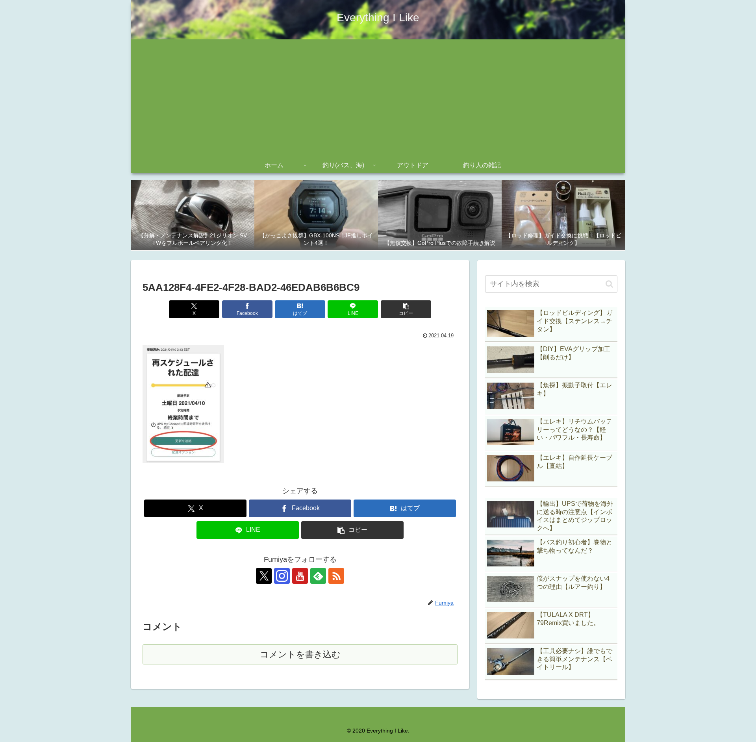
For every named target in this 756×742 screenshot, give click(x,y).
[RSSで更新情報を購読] (336, 576)
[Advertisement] (378, 98)
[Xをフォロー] (264, 576)
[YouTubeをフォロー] (300, 576)
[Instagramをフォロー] (282, 576)
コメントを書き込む (300, 654)
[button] (406, 309)
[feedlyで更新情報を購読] (318, 576)
